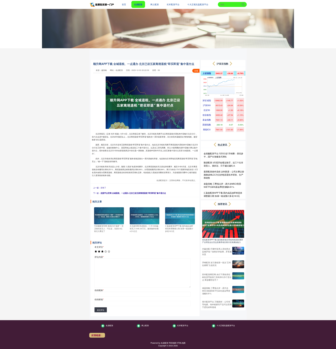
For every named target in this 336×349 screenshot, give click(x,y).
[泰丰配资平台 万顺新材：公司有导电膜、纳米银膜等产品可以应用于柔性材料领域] (238, 304)
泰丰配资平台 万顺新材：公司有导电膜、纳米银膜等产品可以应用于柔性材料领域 (217, 304)
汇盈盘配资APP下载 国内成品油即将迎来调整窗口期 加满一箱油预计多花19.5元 (223, 194)
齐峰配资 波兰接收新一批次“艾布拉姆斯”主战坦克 (216, 264)
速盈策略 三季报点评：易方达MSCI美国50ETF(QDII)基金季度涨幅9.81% (222, 185)
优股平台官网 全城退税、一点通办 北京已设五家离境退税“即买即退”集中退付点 (133, 193)
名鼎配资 (138, 4)
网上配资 (154, 4)
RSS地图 (172, 343)
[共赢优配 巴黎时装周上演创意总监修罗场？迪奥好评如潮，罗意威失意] (238, 251)
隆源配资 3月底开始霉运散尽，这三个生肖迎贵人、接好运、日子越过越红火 (223, 164)
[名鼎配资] (102, 4)
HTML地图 (181, 343)
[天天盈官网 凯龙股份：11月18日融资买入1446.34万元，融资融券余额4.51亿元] (144, 215)
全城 (196, 70)
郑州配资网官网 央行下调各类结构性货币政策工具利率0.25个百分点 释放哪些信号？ (216, 277)
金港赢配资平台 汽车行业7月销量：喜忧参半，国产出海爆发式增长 (223, 155)
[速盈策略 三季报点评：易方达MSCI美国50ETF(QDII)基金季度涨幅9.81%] (238, 291)
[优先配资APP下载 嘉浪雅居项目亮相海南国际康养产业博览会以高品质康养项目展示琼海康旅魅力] (223, 223)
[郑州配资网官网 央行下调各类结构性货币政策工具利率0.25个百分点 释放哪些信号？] (238, 277)
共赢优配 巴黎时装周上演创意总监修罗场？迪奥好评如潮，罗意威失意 (217, 251)
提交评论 (100, 310)
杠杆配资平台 (173, 4)
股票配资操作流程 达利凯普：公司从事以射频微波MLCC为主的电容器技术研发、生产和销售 (224, 174)
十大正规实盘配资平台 (197, 4)
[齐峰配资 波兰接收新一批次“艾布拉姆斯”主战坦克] (238, 264)
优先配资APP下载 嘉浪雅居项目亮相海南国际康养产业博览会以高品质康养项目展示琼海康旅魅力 (222, 240)
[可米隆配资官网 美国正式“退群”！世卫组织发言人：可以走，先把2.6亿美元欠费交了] (109, 215)
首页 (124, 4)
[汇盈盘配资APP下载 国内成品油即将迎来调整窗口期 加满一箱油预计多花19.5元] (180, 215)
